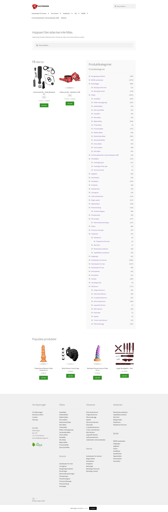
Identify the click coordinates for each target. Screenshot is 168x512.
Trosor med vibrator (100, 320)
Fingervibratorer (99, 290)
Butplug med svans (100, 87)
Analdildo (97, 99)
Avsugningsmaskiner (98, 76)
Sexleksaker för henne (39, 13)
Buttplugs (89, 466)
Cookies (35, 417)
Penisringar (95, 219)
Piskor (93, 226)
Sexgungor (94, 256)
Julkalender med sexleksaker (95, 440)
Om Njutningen (37, 412)
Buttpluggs (95, 84)
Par (76, 13)
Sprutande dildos (99, 140)
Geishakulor (95, 178)
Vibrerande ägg (99, 324)
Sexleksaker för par (97, 268)
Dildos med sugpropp (66, 430)
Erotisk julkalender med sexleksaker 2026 (45, 18)
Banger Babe (117, 420)
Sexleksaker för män (98, 264)
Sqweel (96, 316)
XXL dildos (97, 151)
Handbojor (94, 181)
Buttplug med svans (93, 469)
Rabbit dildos (98, 132)
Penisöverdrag (96, 208)
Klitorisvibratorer (100, 301)
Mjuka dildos (98, 121)
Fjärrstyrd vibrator (100, 294)
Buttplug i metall (92, 471)
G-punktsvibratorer (100, 298)
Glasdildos (62, 412)
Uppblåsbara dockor (120, 415)
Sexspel (93, 279)
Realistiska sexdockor (101, 249)
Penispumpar (95, 215)
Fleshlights (95, 159)
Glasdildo (97, 114)
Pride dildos (98, 125)
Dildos (93, 95)
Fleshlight (62, 486)
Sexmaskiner (95, 271)
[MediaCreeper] (84, 498)
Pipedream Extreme (103, 241)
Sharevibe (97, 313)
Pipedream (97, 238)
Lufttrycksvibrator (97, 196)
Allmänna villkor (37, 415)
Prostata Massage (65, 481)
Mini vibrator (98, 309)
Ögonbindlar (95, 204)
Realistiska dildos (99, 136)
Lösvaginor (95, 192)
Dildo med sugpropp (100, 102)
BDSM (83, 13)
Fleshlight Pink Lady (100, 166)
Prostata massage (97, 230)
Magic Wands (90, 459)
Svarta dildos (98, 147)
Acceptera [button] (92, 508)
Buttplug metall (99, 91)
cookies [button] (85, 508)
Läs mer (44, 105)
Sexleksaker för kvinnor (99, 260)
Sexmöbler (94, 275)
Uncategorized (96, 283)
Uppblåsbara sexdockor (101, 253)
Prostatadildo (98, 129)
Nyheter (64, 18)
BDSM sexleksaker (97, 80)
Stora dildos (98, 144)
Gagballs (94, 174)
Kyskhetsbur (95, 189)
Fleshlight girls (99, 162)
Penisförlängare (99, 211)
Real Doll (97, 245)
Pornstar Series (99, 170)
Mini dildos (97, 117)
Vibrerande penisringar (101, 222)
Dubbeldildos (98, 106)
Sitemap (35, 420)
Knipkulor (94, 185)
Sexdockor (66, 13)
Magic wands (95, 200)
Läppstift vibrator (100, 305)
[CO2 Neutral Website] (43, 444)
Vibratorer (94, 286)
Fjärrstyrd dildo (99, 110)
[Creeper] (84, 499)
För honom (54, 13)
